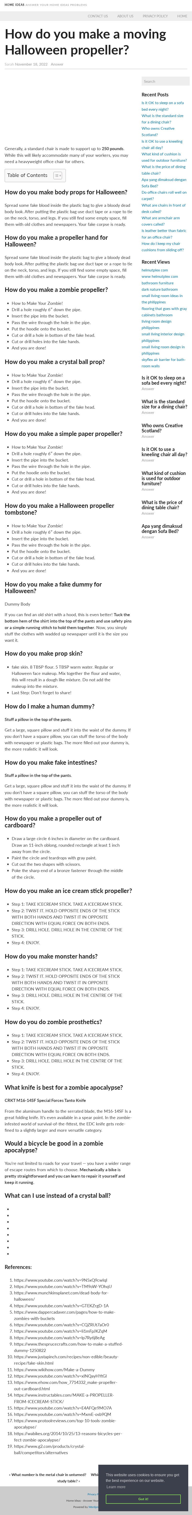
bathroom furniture (158, 283)
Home (182, 16)
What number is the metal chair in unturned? (48, 1474)
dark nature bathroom (160, 289)
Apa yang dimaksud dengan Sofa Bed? (162, 528)
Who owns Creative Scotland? (162, 428)
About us (125, 16)
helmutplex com (155, 270)
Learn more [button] (116, 1487)
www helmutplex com (160, 276)
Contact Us (98, 16)
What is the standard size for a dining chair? (164, 404)
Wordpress (95, 1507)
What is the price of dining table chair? (162, 504)
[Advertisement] (69, 108)
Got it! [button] (143, 1499)
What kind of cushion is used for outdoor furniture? (164, 478)
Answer (57, 64)
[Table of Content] (57, 175)
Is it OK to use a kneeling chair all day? (164, 451)
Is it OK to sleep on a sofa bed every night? (164, 380)
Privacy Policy (155, 16)
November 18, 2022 (31, 64)
